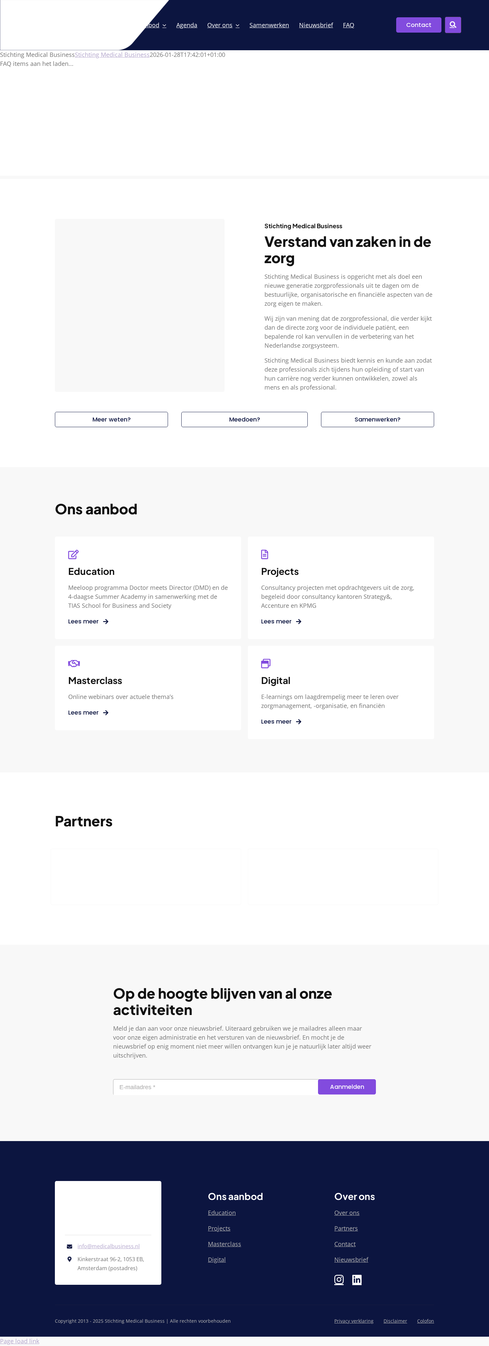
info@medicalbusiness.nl (109, 1246)
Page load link (19, 1341)
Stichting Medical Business (112, 55)
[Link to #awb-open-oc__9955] (453, 25)
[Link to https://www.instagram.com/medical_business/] (339, 1279)
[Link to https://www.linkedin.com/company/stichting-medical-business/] (357, 1279)
